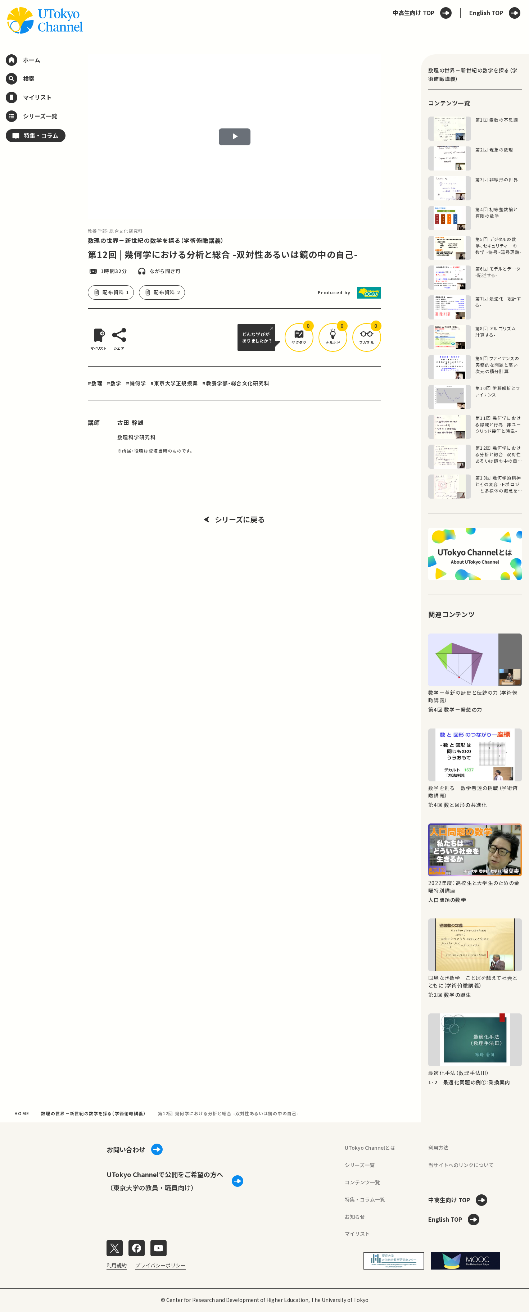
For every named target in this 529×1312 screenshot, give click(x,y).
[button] (299, 337)
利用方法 (438, 1147)
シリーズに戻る (240, 519)
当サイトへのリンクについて (461, 1164)
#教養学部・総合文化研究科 (236, 383)
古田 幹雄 (130, 422)
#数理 (95, 383)
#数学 (114, 383)
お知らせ (355, 1216)
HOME (21, 1113)
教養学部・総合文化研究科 (115, 231)
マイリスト (357, 1233)
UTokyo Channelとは (370, 1147)
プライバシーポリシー (160, 1265)
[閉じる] (272, 328)
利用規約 (117, 1265)
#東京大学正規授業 (174, 383)
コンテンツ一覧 (362, 1182)
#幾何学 (136, 383)
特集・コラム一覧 (365, 1199)
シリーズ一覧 (360, 1164)
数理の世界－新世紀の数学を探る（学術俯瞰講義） (156, 240)
